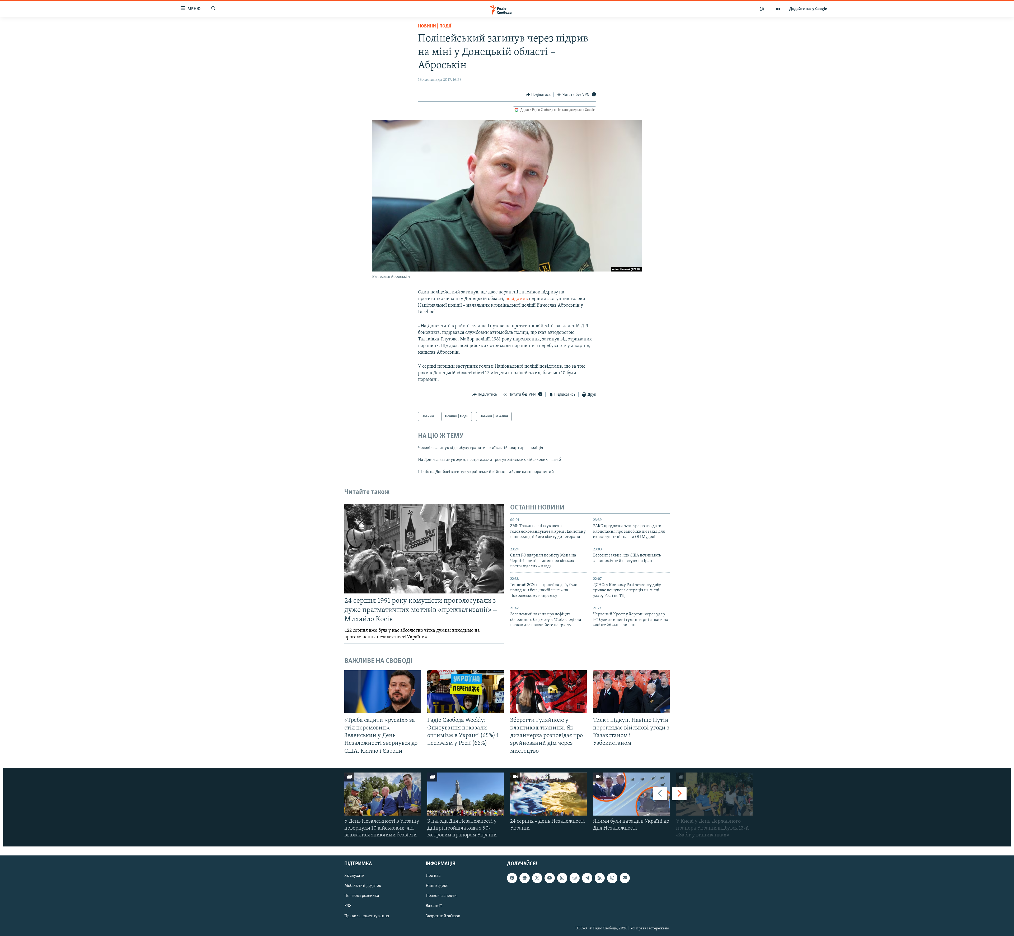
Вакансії (434, 906)
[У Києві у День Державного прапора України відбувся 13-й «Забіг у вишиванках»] (714, 794)
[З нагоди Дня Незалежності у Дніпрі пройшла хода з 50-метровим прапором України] (465, 794)
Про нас (433, 876)
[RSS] (600, 878)
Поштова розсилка (361, 896)
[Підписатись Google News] (524, 878)
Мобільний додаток (362, 886)
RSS (347, 906)
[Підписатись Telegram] (587, 878)
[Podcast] (612, 878)
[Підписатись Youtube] (549, 878)
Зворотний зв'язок (443, 916)
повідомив (516, 299)
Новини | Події (434, 26)
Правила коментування (366, 916)
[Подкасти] (762, 9)
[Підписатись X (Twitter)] (537, 878)
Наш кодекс (437, 886)
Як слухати (354, 876)
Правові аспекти (441, 896)
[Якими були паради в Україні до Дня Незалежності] (631, 794)
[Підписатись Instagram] (562, 878)
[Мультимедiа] (778, 9)
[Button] (538, 94)
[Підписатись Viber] (575, 878)
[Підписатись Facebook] (512, 878)
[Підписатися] (625, 878)
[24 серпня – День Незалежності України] (548, 794)
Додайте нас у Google (808, 9)
